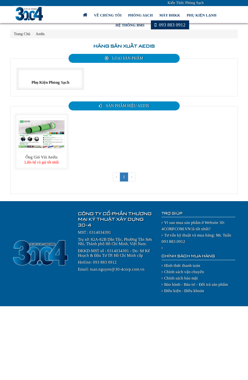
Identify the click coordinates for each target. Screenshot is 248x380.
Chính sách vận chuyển (184, 272)
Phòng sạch (141, 15)
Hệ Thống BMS (130, 25)
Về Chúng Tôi (108, 15)
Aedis (40, 34)
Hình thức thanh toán (182, 265)
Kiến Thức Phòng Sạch (186, 3)
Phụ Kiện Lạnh (202, 15)
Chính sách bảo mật (181, 278)
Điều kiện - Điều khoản (184, 291)
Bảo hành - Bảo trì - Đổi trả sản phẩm (196, 284)
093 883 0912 (172, 24)
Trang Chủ (22, 34)
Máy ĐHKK (170, 15)
